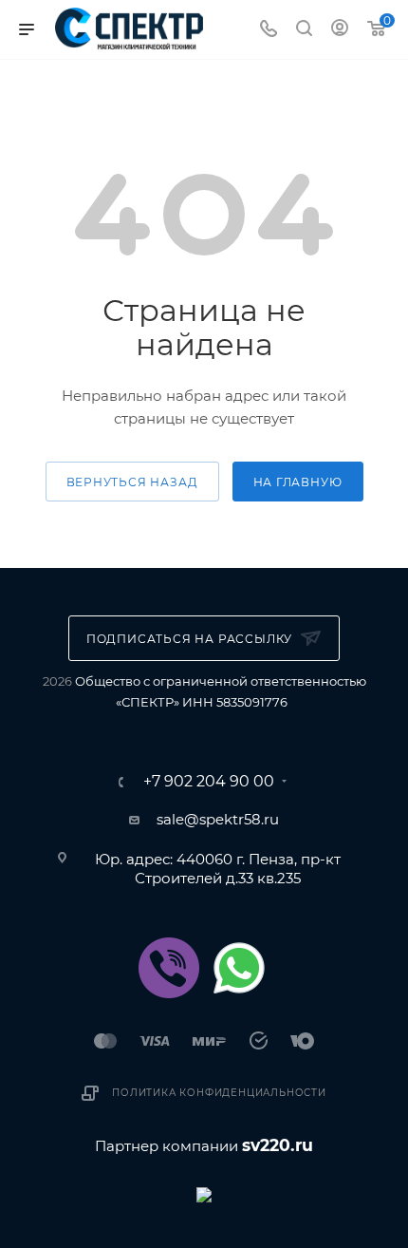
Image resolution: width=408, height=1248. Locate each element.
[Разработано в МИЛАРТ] (204, 1193)
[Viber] (169, 968)
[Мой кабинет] (339, 30)
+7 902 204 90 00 (208, 781)
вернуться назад (132, 482)
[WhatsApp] (239, 968)
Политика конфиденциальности (219, 1093)
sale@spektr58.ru (218, 819)
